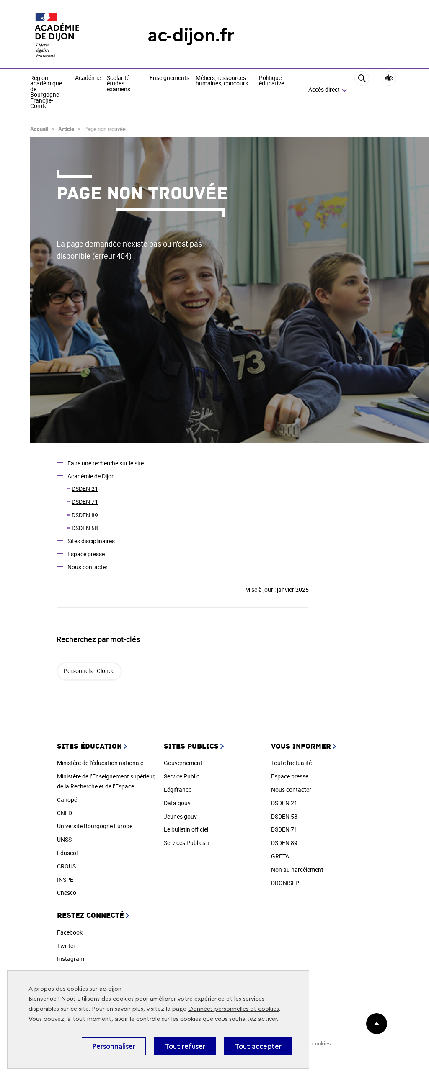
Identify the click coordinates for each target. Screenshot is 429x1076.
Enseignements (169, 78)
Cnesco (66, 892)
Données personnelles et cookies (233, 1008)
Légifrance (177, 790)
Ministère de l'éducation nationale (100, 763)
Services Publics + (187, 843)
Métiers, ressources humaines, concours (222, 81)
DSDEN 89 (85, 515)
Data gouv (177, 803)
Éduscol (67, 853)
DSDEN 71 (85, 502)
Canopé (67, 800)
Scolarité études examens (118, 83)
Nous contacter (87, 567)
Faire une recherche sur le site (105, 463)
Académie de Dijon (91, 476)
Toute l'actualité (291, 763)
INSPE (65, 879)
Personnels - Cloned (89, 671)
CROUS (66, 866)
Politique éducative (271, 81)
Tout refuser (185, 1046)
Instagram (70, 959)
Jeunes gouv (180, 816)
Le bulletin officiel (186, 829)
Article (66, 129)
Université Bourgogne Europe (94, 826)
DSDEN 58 (85, 528)
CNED (64, 813)
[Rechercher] (361, 90)
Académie (88, 78)
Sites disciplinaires (91, 541)
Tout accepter (258, 1046)
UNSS (64, 839)
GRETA (280, 856)
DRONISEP (285, 883)
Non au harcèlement (297, 869)
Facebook (70, 932)
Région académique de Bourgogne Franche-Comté (46, 92)
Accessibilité (389, 78)
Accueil (39, 129)
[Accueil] (72, 35)
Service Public (181, 776)
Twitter (66, 946)
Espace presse (86, 554)
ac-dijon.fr (190, 35)
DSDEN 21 (85, 489)
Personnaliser (113, 1046)
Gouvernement (183, 763)
